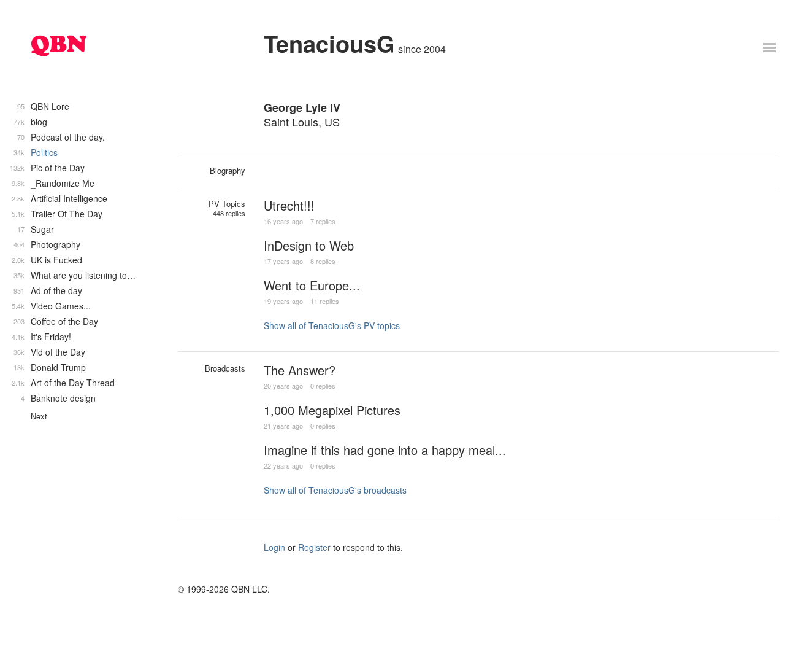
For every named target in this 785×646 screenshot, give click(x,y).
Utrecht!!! (289, 205)
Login (274, 547)
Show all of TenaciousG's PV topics (332, 325)
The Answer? (299, 370)
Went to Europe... (312, 285)
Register (314, 547)
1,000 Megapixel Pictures (332, 410)
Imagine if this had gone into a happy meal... (385, 450)
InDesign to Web (309, 245)
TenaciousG (329, 43)
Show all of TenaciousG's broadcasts (335, 490)
